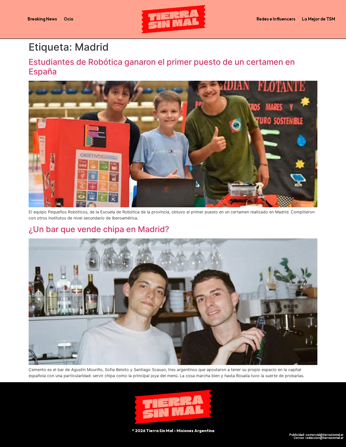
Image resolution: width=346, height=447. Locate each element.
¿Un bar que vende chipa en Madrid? (99, 229)
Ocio (68, 19)
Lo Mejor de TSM (318, 19)
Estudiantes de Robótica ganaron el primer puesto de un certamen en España (162, 66)
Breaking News (42, 19)
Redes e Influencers (276, 19)
